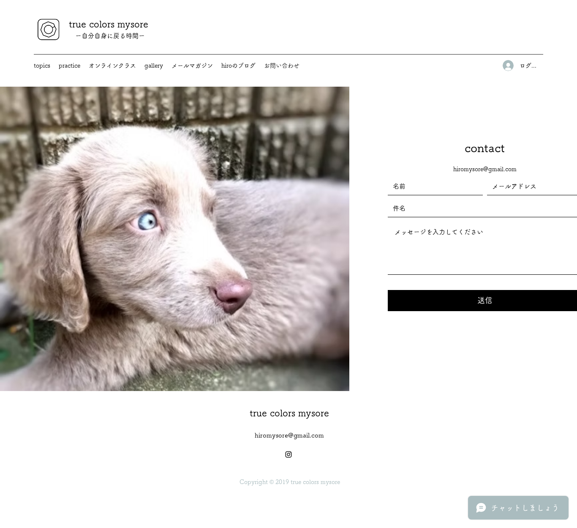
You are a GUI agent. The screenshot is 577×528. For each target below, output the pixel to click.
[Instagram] (288, 454)
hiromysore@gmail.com (485, 169)
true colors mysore (108, 24)
